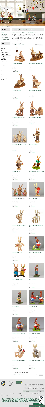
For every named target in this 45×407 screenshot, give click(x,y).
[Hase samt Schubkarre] (19, 81)
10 (19, 44)
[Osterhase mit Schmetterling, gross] (19, 351)
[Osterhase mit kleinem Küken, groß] (36, 243)
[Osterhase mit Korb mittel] (19, 243)
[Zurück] (12, 44)
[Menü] (43, 396)
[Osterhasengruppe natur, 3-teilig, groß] (19, 135)
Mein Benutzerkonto (32, 2)
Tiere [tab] (2, 50)
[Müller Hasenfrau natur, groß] (19, 162)
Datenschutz (31, 401)
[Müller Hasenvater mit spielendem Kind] (19, 108)
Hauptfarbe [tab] (3, 65)
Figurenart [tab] (3, 48)
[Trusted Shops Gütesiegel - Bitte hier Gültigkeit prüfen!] (43, 1)
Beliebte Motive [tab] (4, 56)
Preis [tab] (2, 67)
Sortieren (37, 44)
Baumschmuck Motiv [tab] (5, 72)
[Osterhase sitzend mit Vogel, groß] (19, 324)
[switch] (41, 403)
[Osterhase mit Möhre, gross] (36, 189)
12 (22, 44)
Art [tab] (1, 76)
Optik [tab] (2, 69)
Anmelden (31, 3)
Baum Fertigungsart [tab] (5, 52)
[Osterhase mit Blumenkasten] (36, 324)
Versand (43, 406)
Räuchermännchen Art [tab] (5, 54)
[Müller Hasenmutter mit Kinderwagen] (36, 108)
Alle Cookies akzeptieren (38, 404)
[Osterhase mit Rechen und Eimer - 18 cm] (36, 216)
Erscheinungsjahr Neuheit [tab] (4, 79)
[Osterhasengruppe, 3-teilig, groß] (19, 189)
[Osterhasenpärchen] (36, 297)
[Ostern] (22, 10)
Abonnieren (40, 391)
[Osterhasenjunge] (19, 297)
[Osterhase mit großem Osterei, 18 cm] (19, 216)
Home (2, 26)
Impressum (36, 401)
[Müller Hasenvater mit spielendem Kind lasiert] (36, 162)
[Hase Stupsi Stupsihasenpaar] (19, 270)
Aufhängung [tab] (3, 63)
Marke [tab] (2, 46)
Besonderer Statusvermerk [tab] (4, 59)
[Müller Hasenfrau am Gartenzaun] (19, 54)
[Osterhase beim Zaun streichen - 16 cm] (36, 351)
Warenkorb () (40, 8)
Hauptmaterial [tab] (4, 61)
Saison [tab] (2, 74)
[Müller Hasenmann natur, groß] (36, 135)
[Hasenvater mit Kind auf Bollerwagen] (36, 54)
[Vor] (23, 44)
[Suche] (10, 8)
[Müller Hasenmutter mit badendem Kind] (36, 81)
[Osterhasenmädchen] (36, 270)
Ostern (5, 26)
